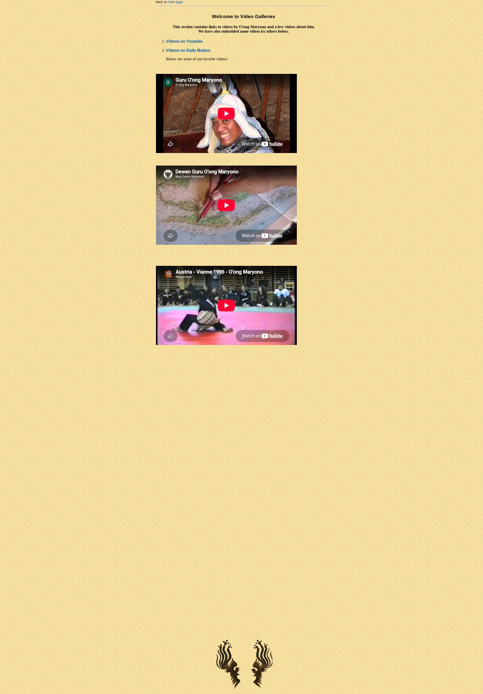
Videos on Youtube (184, 41)
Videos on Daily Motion (188, 50)
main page (175, 2)
